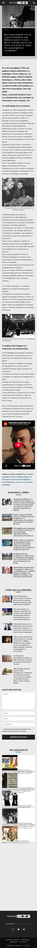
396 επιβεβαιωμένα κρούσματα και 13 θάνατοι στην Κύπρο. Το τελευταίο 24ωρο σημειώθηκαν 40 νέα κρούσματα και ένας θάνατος (24, 532)
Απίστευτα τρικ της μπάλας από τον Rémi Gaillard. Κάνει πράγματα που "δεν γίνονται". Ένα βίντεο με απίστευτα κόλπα (17, 772)
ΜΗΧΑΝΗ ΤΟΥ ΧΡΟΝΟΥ (13, 940)
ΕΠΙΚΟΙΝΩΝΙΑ (25, 940)
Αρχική (6, 30)
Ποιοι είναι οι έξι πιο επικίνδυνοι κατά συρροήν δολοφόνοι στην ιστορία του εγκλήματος (17, 807)
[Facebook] (13, 929)
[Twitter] (18, 929)
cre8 (23, 945)
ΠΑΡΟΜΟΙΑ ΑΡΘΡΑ (18, 492)
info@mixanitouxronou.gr (23, 924)
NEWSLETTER (13, 942)
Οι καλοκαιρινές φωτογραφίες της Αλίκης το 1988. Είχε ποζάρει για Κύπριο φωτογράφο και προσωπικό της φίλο (22, 660)
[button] (34, 3)
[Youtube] (24, 929)
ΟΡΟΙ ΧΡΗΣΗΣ (23, 942)
